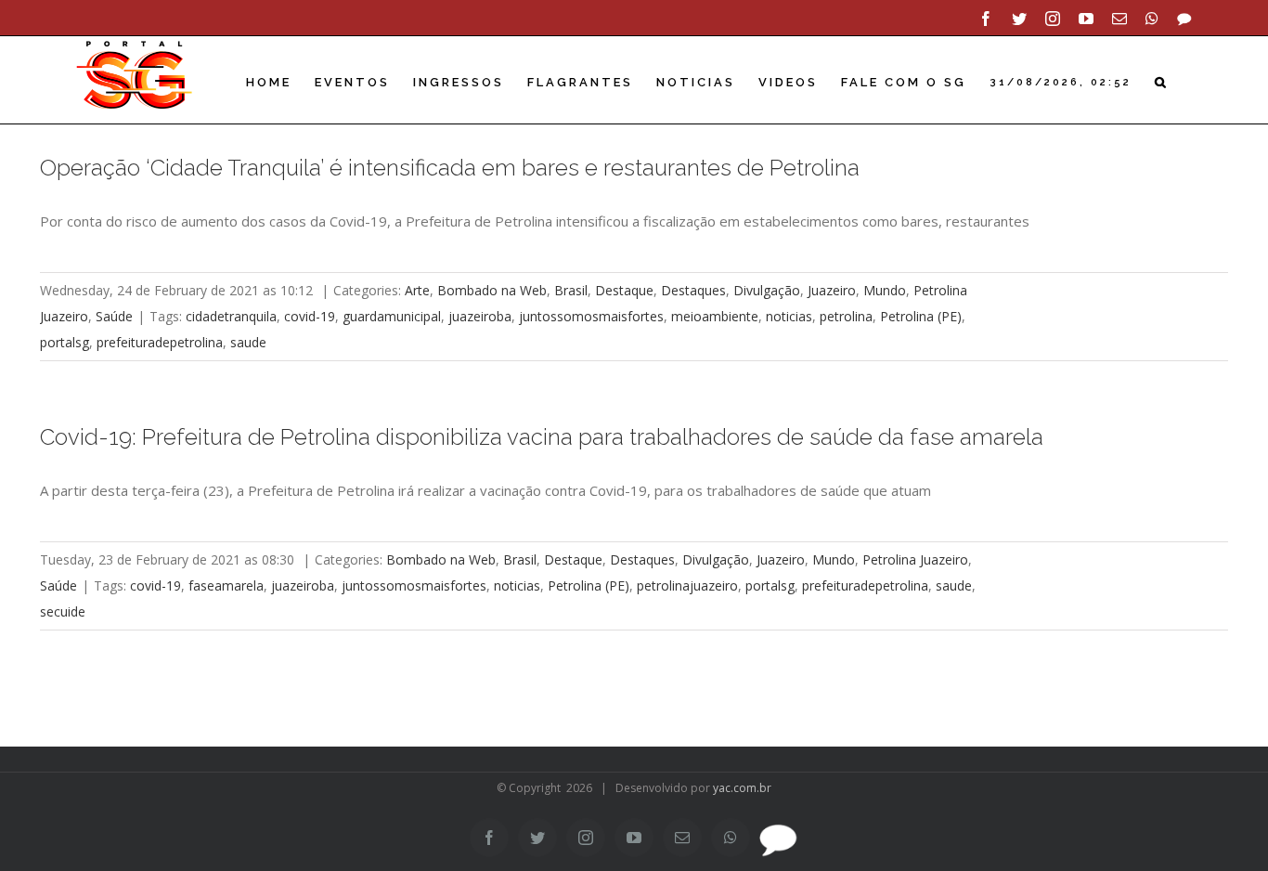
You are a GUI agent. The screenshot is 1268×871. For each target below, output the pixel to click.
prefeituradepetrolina (160, 342)
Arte (417, 290)
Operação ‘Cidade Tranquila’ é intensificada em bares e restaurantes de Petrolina (450, 167)
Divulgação (766, 290)
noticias (789, 316)
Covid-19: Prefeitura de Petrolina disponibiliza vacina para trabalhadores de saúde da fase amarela (541, 436)
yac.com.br (742, 788)
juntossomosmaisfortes (591, 316)
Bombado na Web (492, 290)
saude (248, 342)
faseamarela (226, 585)
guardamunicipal (392, 316)
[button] (1162, 82)
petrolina (846, 316)
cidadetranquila (231, 316)
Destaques (693, 290)
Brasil (571, 290)
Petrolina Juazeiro (915, 559)
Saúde (114, 316)
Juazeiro (832, 290)
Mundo (884, 290)
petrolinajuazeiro (687, 585)
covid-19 (309, 316)
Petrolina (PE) (921, 316)
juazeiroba (479, 316)
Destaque (624, 290)
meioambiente (714, 316)
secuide (62, 611)
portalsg (64, 342)
